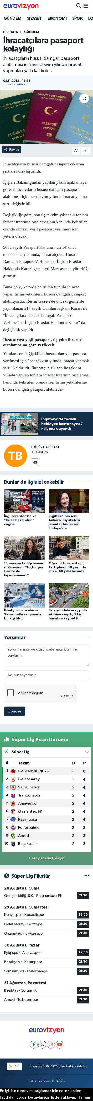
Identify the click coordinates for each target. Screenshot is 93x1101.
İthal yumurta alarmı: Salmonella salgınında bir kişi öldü (22, 614)
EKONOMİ (57, 18)
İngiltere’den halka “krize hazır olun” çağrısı (20, 520)
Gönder (14, 711)
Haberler (10, 32)
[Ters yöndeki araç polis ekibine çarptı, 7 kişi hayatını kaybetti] (69, 595)
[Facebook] (34, 1045)
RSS (16, 1066)
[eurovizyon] (21, 6)
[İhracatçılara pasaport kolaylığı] (46, 117)
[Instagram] (51, 1045)
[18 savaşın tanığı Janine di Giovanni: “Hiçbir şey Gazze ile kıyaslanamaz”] (24, 548)
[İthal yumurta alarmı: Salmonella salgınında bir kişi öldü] (24, 595)
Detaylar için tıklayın (46, 858)
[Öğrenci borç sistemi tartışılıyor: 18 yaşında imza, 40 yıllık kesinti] (69, 548)
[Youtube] (59, 1045)
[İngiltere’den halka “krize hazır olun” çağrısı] (24, 501)
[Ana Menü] (85, 6)
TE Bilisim (39, 452)
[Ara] (78, 6)
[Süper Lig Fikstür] (86, 876)
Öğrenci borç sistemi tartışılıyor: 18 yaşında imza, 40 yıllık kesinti (67, 567)
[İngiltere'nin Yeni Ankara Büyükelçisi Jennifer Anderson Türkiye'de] (69, 501)
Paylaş (14, 149)
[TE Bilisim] (15, 456)
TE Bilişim (58, 1081)
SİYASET (34, 18)
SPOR (77, 18)
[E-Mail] (35, 462)
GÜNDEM (12, 18)
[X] (42, 1045)
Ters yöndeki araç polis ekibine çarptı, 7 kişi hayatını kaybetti (68, 614)
